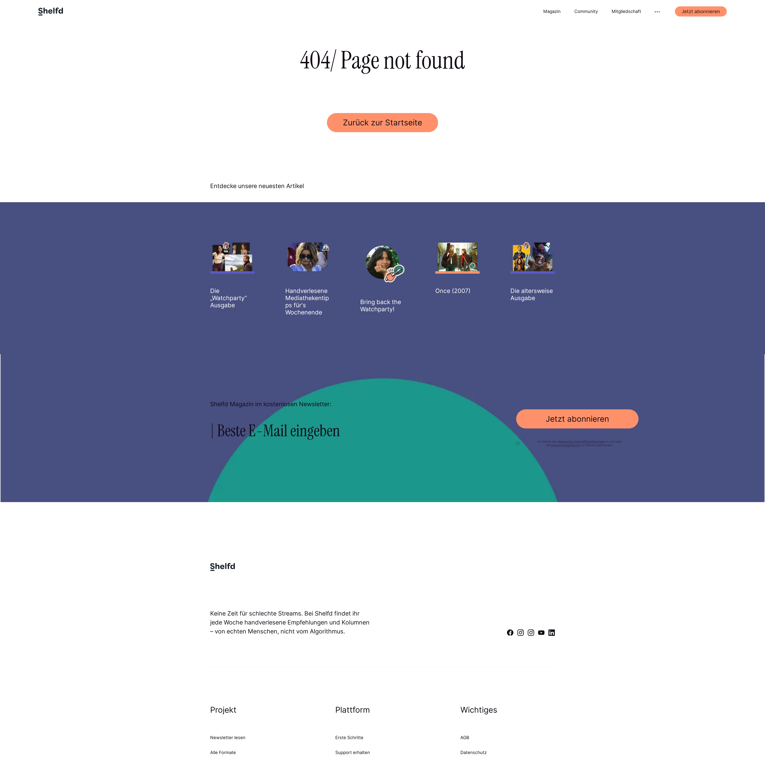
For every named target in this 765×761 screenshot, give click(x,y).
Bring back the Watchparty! (380, 305)
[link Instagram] (520, 634)
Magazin (552, 11)
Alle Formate (223, 752)
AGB (464, 737)
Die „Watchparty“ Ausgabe (228, 298)
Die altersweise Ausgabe (531, 294)
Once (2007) (453, 290)
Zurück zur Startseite (382, 122)
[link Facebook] (510, 634)
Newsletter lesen (227, 737)
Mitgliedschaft (626, 11)
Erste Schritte (349, 737)
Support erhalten (352, 752)
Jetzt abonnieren (701, 11)
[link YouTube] (541, 634)
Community (586, 11)
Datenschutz (473, 752)
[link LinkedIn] (551, 634)
